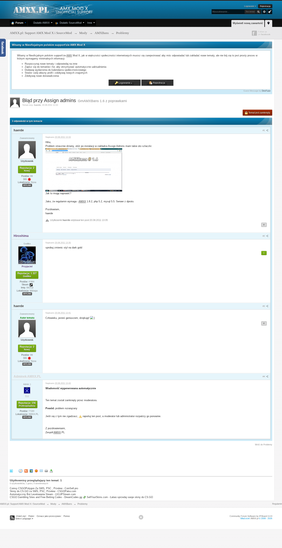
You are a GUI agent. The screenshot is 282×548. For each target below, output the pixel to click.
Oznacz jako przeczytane (49, 516)
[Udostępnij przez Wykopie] (20, 470)
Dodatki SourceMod (70, 22)
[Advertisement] (79, 457)
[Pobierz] (51, 470)
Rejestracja (265, 6)
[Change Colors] (269, 11)
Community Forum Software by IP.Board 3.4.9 (251, 516)
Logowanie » (250, 6)
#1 (264, 130)
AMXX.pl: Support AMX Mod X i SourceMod (22, 504)
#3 (264, 306)
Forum (18, 22)
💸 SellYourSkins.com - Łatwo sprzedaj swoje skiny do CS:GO (118, 497)
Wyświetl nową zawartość (248, 23)
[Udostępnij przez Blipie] (26, 470)
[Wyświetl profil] (27, 149)
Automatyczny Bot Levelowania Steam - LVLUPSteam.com (43, 494)
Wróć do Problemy (263, 444)
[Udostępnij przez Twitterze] (11, 470)
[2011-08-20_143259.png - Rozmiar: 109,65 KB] (83, 169)
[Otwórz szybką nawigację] (268, 23)
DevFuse (266, 91)
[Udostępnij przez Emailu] (41, 470)
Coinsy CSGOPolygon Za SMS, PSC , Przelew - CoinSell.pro (44, 488)
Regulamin (277, 504)
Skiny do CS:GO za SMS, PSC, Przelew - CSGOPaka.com (43, 491)
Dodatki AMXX (41, 22)
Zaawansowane (264, 11)
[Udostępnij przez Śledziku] (31, 470)
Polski (31, 516)
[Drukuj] (46, 470)
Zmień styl (21, 516)
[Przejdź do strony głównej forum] (52, 9)
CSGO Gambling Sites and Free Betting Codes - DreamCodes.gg (46, 497)
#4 (264, 376)
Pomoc (66, 516)
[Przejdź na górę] (141, 517)
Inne (89, 22)
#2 (264, 236)
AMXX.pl (254, 518)
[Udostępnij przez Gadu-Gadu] (36, 470)
